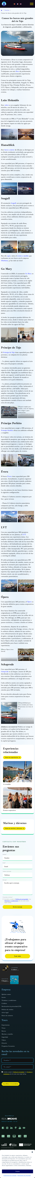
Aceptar (17, 1171)
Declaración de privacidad (24, 1175)
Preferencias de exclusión (10, 1175)
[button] (32, 1152)
